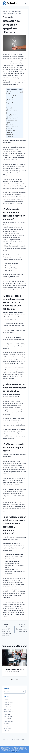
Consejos (6, 702)
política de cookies (15, 750)
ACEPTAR (14, 751)
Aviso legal (6, 740)
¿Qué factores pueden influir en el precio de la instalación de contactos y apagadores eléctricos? (12, 130)
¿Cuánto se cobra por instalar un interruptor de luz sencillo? (11, 113)
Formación (7, 711)
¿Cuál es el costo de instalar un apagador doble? (12, 120)
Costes (6, 704)
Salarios (6, 726)
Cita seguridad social (17, 740)
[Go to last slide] (4, 664)
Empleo (6, 707)
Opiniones (7, 721)
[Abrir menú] (25, 3)
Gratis (5, 714)
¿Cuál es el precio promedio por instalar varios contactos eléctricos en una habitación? (12, 104)
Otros (5, 723)
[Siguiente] (24, 664)
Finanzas (6, 709)
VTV (5, 731)
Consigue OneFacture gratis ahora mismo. (21, 628)
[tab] (11, 679)
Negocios (6, 716)
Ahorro (6, 700)
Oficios (6, 719)
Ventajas (6, 728)
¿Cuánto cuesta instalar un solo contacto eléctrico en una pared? (12, 95)
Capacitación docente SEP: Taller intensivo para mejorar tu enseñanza (7, 630)
